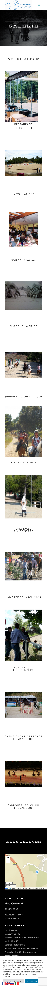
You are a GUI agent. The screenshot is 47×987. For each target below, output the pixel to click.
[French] (4, 983)
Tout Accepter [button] (32, 981)
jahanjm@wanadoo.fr (14, 903)
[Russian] (12, 983)
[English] (8, 983)
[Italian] (17, 983)
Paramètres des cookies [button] (13, 981)
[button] (37, 873)
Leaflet (9, 888)
